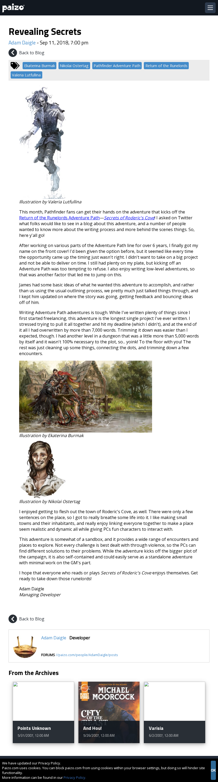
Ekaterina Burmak (39, 65)
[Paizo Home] (14, 8)
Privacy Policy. (75, 777)
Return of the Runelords (166, 65)
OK (213, 770)
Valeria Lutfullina (26, 74)
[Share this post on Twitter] (192, 607)
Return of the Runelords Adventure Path (59, 218)
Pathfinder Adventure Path (117, 65)
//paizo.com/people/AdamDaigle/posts (87, 654)
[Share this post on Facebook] (179, 607)
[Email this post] (204, 607)
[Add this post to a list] (167, 607)
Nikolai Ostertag (74, 65)
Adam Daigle (22, 42)
